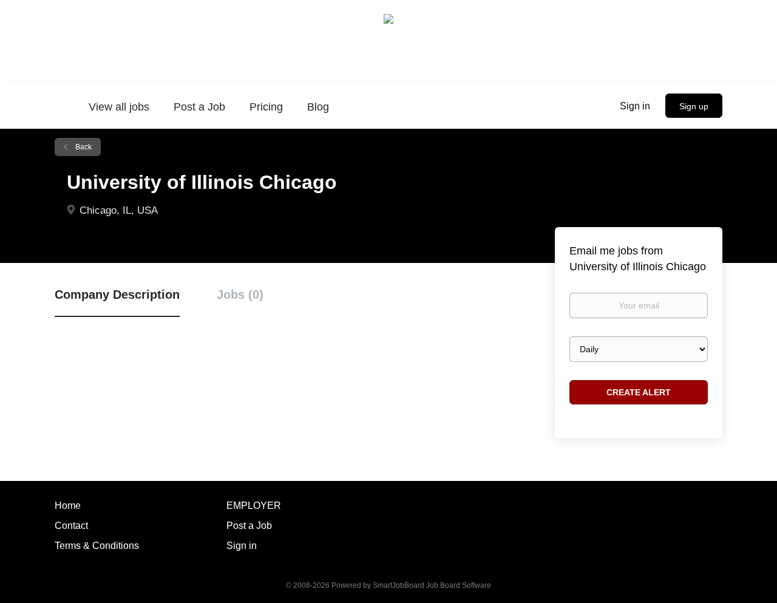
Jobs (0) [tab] (240, 294)
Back (82, 147)
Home (68, 505)
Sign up (693, 106)
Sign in (635, 106)
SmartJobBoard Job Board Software (432, 585)
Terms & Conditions (97, 545)
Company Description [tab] (117, 294)
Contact (71, 525)
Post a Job (249, 525)
